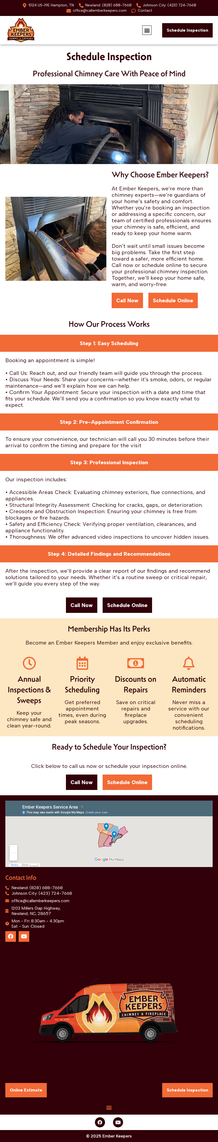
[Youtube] (24, 936)
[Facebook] (10, 936)
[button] (147, 30)
